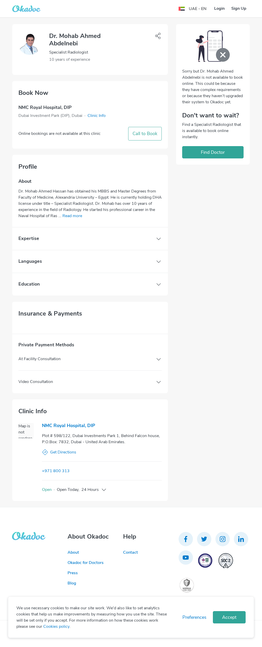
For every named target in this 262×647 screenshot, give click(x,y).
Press (73, 573)
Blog (72, 583)
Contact (130, 552)
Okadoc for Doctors (86, 562)
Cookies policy (56, 626)
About (73, 552)
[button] (97, 116)
